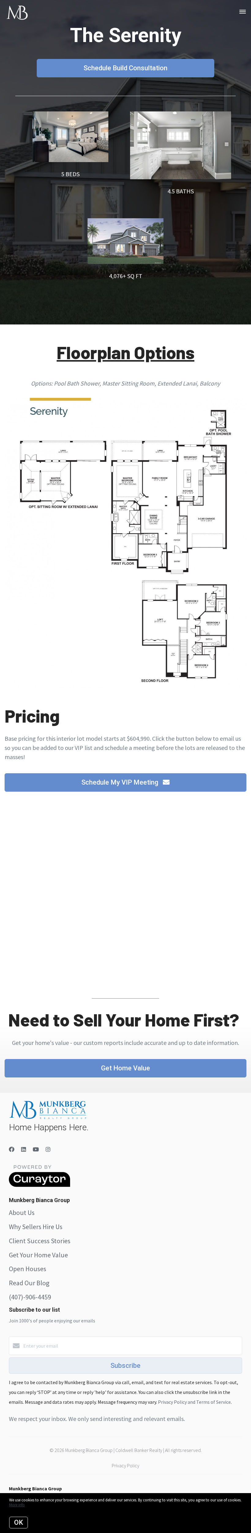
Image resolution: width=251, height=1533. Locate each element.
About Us (22, 1212)
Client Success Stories (39, 1240)
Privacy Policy (125, 1465)
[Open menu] (242, 12)
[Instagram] (48, 1149)
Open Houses (27, 1268)
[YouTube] (36, 1149)
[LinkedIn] (23, 1149)
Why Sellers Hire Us (35, 1226)
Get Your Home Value (38, 1255)
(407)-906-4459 (30, 1297)
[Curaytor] (39, 1185)
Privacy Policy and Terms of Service (194, 1402)
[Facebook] (11, 1149)
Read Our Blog (29, 1283)
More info (17, 1505)
